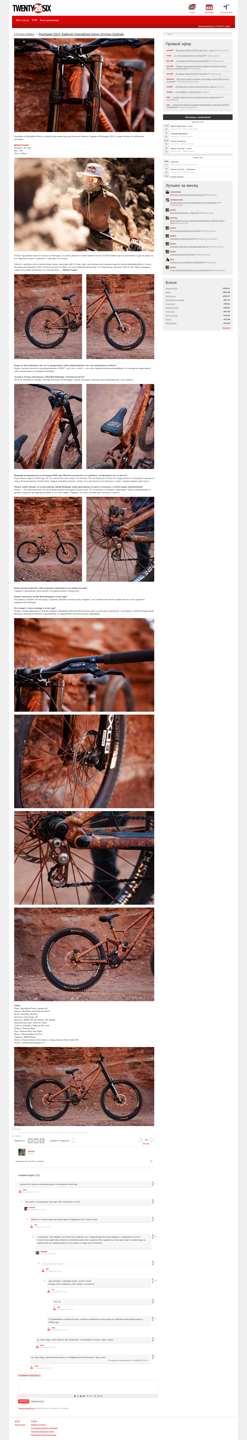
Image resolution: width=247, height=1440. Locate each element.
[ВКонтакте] (36, 1140)
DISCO (168, 319)
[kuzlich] (21, 1155)
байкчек (22, 1132)
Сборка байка (24, 34)
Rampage (55, 1132)
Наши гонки (211, 262)
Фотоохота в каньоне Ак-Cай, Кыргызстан (187, 195)
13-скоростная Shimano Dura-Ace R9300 (192, 61)
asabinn (169, 87)
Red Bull (46, 1132)
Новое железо (214, 56)
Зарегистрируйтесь (206, 26)
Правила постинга (38, 1425)
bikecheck (31, 1132)
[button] (74, 1395)
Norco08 (169, 61)
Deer (172, 260)
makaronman (175, 192)
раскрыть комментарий (53, 1263)
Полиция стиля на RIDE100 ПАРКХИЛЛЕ (186, 262)
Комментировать (29, 1375)
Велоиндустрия (172, 308)
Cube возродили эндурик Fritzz (182, 255)
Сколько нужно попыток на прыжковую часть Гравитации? (196, 97)
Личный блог (183, 223)
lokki (53, 1328)
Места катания (172, 316)
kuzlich (173, 210)
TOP (34, 20)
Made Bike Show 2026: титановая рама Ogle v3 (189, 247)
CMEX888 (43, 1251)
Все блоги (226, 328)
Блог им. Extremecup (189, 107)
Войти (17, 1421)
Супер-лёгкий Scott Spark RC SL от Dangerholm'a (190, 270)
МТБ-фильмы (171, 323)
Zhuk (25, 1190)
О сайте (34, 1421)
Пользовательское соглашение (43, 1435)
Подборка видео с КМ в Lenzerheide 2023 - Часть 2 (195, 87)
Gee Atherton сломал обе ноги (182, 239)
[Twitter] (30, 1140)
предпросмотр (37, 1401)
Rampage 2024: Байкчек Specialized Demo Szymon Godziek (81, 34)
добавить (24, 1401)
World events (224, 50)
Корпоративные (49, 20)
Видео (222, 87)
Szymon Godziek (69, 1132)
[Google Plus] (42, 1140)
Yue (53, 1290)
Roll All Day (212, 195)
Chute (168, 56)
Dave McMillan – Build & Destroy (188, 92)
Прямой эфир (178, 44)
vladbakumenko (172, 100)
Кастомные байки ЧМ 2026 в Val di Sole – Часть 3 (196, 50)
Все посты (22, 20)
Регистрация (20, 1425)
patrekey (173, 218)
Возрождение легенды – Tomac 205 (184, 213)
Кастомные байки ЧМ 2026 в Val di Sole (192, 74)
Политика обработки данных (42, 1432)
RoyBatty (170, 79)
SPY (35, 1225)
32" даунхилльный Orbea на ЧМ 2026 (189, 56)
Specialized (83, 1132)
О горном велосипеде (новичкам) (44, 1428)
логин (227, 26)
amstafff (32, 1207)
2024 (39, 1132)
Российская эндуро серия (188, 81)
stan (168, 105)
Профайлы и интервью (207, 239)
